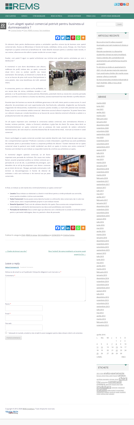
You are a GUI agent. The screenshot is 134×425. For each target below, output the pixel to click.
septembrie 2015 (103, 250)
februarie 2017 (102, 200)
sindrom (113, 392)
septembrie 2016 (103, 216)
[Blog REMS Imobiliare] (22, 5)
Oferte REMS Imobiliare (110, 16)
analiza (107, 373)
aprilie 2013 (101, 316)
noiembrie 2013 (103, 300)
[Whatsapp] (78, 37)
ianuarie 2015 (102, 275)
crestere (101, 384)
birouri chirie (101, 376)
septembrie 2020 (103, 134)
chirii (123, 378)
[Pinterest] (73, 37)
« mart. (99, 356)
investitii (102, 390)
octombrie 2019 (103, 144)
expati (114, 384)
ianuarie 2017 (102, 203)
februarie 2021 (102, 118)
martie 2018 (101, 175)
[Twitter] (62, 37)
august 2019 (101, 150)
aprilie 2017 (101, 197)
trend (98, 394)
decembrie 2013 (103, 297)
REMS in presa (56, 16)
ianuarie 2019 (102, 165)
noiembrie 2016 (103, 209)
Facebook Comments (26, 267)
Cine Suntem (10, 16)
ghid (117, 384)
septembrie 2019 (103, 147)
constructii (115, 382)
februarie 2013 (102, 322)
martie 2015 (101, 269)
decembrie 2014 (103, 278)
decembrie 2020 (103, 125)
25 (97, 353)
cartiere (122, 375)
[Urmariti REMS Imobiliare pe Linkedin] (118, 5)
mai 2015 (100, 262)
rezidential (100, 392)
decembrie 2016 (103, 206)
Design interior (74, 16)
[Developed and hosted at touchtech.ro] (11, 414)
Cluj (98, 381)
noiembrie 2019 (103, 140)
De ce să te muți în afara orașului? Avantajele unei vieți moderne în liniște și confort (112, 45)
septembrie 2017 (103, 184)
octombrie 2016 (103, 212)
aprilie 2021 (101, 112)
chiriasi (111, 379)
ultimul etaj (104, 394)
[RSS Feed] (127, 5)
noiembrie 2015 (103, 244)
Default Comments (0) (12, 267)
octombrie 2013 (103, 303)
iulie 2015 (100, 256)
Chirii (25, 30)
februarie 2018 (102, 178)
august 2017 (101, 187)
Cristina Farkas (16, 30)
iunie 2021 (100, 106)
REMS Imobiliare (29, 409)
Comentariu (10, 275)
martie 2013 (101, 319)
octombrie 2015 (103, 247)
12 (102, 347)
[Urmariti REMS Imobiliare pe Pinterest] (121, 5)
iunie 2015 (100, 259)
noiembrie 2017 (103, 181)
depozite (108, 384)
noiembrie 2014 (103, 281)
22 (117, 350)
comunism (104, 382)
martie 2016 (101, 234)
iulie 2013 (100, 309)
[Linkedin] (68, 37)
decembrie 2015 (103, 241)
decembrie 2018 (103, 169)
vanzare (111, 394)
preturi (113, 390)
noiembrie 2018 (103, 172)
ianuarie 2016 (102, 237)
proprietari (120, 390)
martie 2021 (101, 115)
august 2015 (101, 253)
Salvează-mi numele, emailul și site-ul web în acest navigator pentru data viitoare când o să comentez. (46, 333)
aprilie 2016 (101, 231)
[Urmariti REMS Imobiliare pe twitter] (115, 5)
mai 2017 (100, 194)
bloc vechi (109, 376)
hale (121, 384)
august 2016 (101, 219)
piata (109, 390)
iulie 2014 (100, 294)
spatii (118, 392)
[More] (83, 37)
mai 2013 (100, 313)
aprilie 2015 (101, 266)
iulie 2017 (100, 190)
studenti (123, 392)
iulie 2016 (100, 222)
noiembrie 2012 (103, 325)
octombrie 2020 (103, 131)
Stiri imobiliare (39, 16)
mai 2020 (100, 137)
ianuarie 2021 (102, 122)
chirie (116, 379)
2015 (98, 373)
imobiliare (104, 387)
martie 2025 (101, 103)
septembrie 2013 (103, 306)
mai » (124, 356)
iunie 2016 (100, 225)
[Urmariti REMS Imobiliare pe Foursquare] (124, 5)
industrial (121, 387)
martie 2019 (101, 162)
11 (97, 347)
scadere (106, 392)
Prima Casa (91, 16)
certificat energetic (103, 379)
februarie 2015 (102, 272)
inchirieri (114, 387)
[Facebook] (57, 37)
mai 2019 (100, 159)
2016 (101, 373)
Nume (8, 304)
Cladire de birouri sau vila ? (16, 251)
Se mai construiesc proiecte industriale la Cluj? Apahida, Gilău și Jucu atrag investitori (112, 82)
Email (8, 313)
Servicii (24, 16)
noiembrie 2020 (103, 128)
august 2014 (101, 291)
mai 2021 (100, 109)
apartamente (117, 373)
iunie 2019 (100, 156)
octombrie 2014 (103, 284)
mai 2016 (100, 228)
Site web (8, 323)
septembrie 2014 (103, 288)
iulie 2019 (100, 153)
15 (117, 347)
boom (115, 376)
